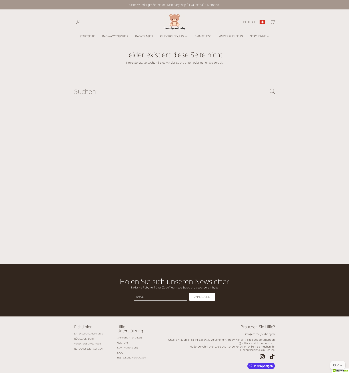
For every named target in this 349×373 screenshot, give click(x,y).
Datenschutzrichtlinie (88, 333)
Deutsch (249, 22)
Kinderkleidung (172, 36)
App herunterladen (129, 337)
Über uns (123, 342)
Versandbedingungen (87, 343)
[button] (272, 22)
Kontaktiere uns (127, 347)
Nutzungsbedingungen (88, 348)
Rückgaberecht (84, 338)
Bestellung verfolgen (131, 357)
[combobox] (174, 91)
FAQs (120, 352)
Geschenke (258, 36)
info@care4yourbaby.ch (260, 334)
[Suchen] (272, 91)
